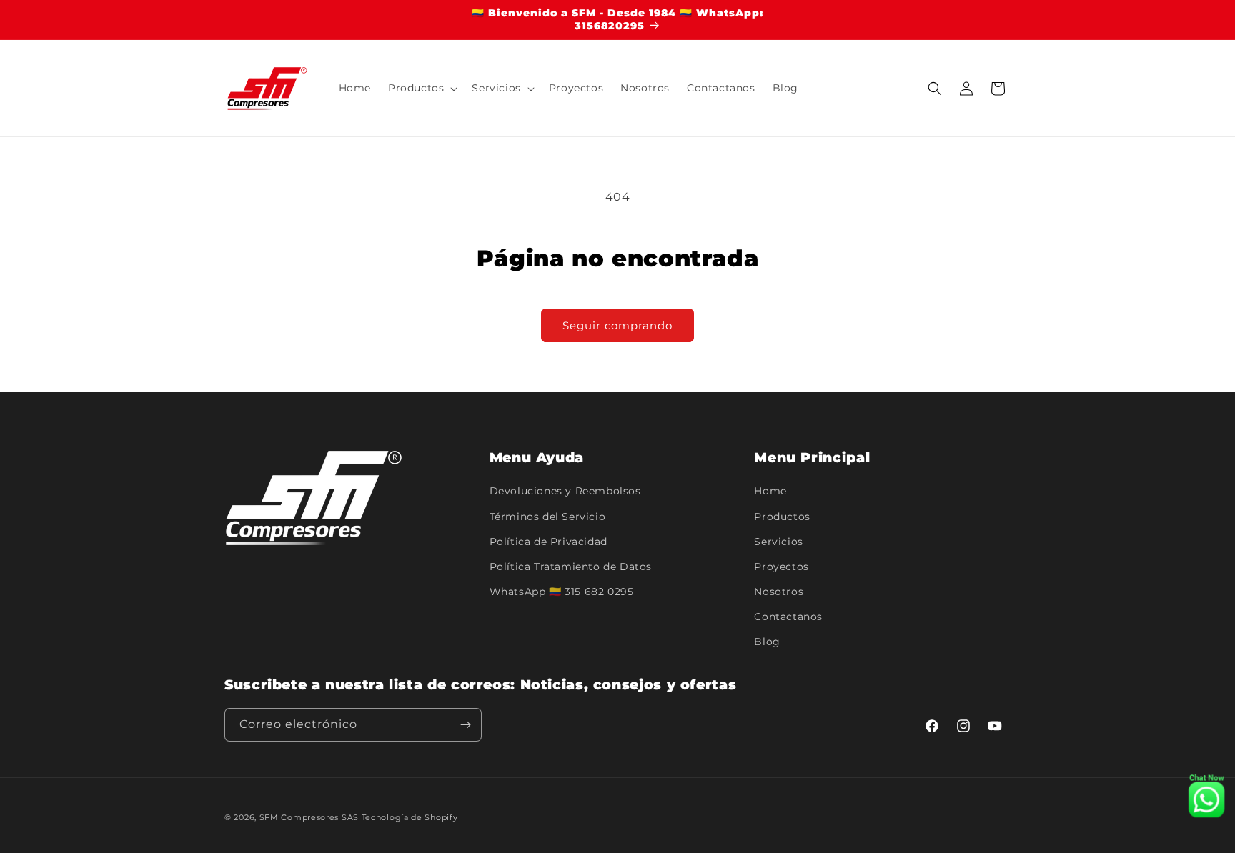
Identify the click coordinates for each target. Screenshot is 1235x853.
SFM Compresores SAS (309, 817)
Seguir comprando (617, 325)
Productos (782, 516)
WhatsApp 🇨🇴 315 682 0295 (562, 591)
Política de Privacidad (548, 541)
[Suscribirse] (465, 725)
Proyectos (781, 566)
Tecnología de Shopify (410, 817)
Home (770, 490)
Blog (767, 641)
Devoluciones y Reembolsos (565, 490)
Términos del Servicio (548, 516)
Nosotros (778, 591)
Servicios (778, 541)
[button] (421, 89)
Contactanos (788, 616)
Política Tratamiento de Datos (571, 566)
